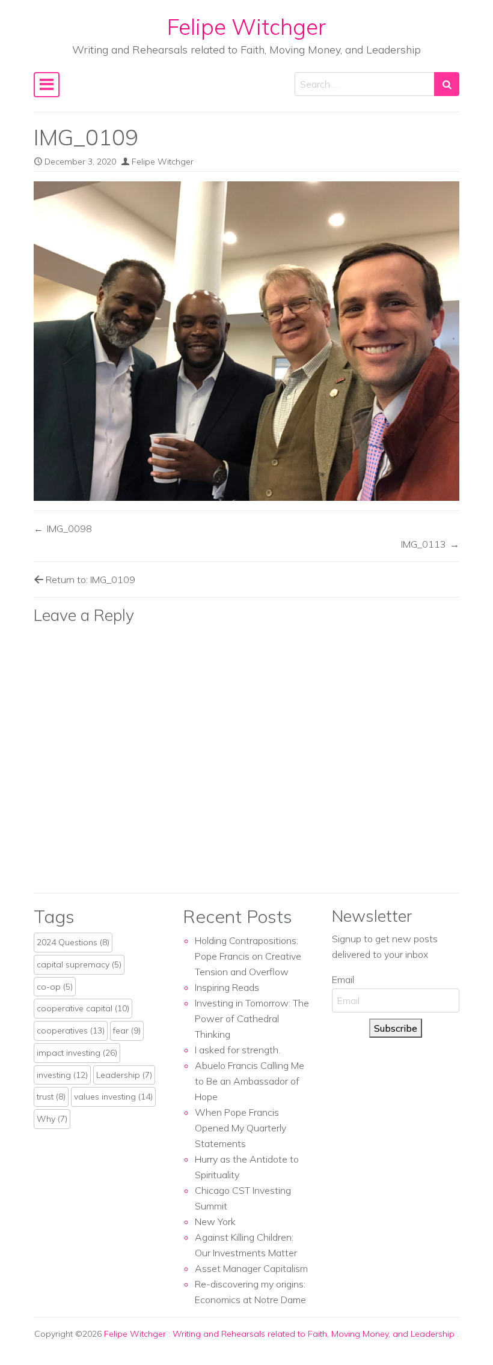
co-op (55, 986)
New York (215, 1221)
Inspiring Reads (227, 987)
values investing (113, 1096)
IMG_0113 (423, 544)
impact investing (77, 1052)
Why (52, 1118)
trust (51, 1096)
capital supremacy (79, 964)
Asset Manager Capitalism (251, 1268)
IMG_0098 (69, 528)
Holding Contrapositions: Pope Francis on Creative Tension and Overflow (248, 956)
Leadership (124, 1075)
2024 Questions (73, 942)
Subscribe (395, 1028)
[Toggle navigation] (47, 84)
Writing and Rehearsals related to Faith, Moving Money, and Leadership (315, 1333)
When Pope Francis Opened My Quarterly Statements (240, 1127)
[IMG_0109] (246, 341)
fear (127, 1030)
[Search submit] (446, 84)
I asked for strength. (237, 1050)
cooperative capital (83, 1008)
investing (62, 1075)
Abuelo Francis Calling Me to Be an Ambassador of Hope (249, 1081)
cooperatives (71, 1030)
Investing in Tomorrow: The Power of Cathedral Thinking (252, 1018)
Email (343, 979)
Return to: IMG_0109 (89, 580)
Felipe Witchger (246, 26)
